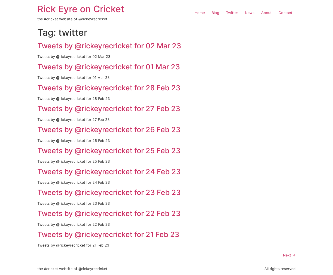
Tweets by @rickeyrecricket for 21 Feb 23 (108, 234)
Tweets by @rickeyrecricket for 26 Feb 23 (109, 129)
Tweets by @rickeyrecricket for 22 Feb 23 (109, 213)
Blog (215, 12)
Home (200, 12)
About (266, 12)
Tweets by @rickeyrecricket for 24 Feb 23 (109, 171)
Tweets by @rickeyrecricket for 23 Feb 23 (109, 192)
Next (289, 255)
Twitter (232, 12)
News (249, 12)
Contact (285, 12)
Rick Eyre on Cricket (80, 8)
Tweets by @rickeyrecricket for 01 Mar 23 (108, 66)
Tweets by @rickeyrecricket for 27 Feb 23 (108, 108)
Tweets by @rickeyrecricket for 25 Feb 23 (109, 150)
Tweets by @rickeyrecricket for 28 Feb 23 (109, 87)
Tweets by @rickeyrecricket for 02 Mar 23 (109, 45)
